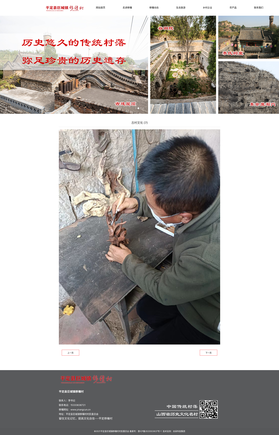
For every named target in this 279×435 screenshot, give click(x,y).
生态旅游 (180, 7)
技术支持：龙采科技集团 (174, 431)
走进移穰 (127, 7)
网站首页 (100, 7)
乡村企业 (207, 7)
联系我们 (258, 7)
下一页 (208, 352)
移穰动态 (154, 7)
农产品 (233, 7)
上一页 (70, 352)
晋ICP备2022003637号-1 (150, 431)
